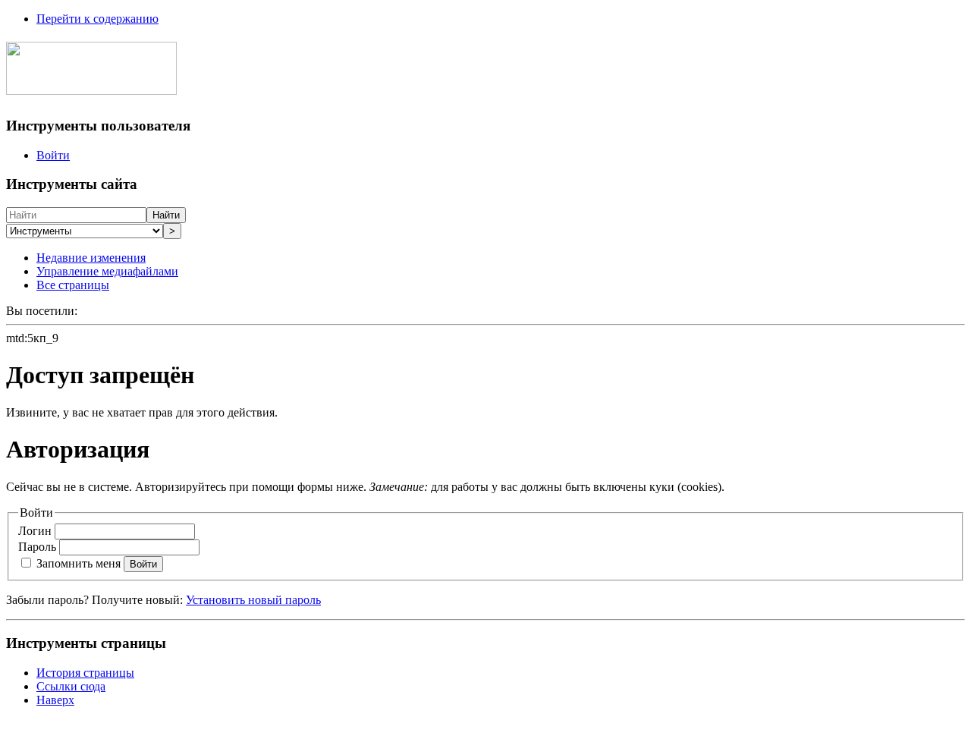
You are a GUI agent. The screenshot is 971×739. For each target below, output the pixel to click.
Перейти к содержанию (97, 18)
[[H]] (91, 86)
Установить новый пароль (253, 599)
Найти (166, 215)
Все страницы (72, 284)
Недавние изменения (91, 257)
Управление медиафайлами (107, 271)
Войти (53, 155)
